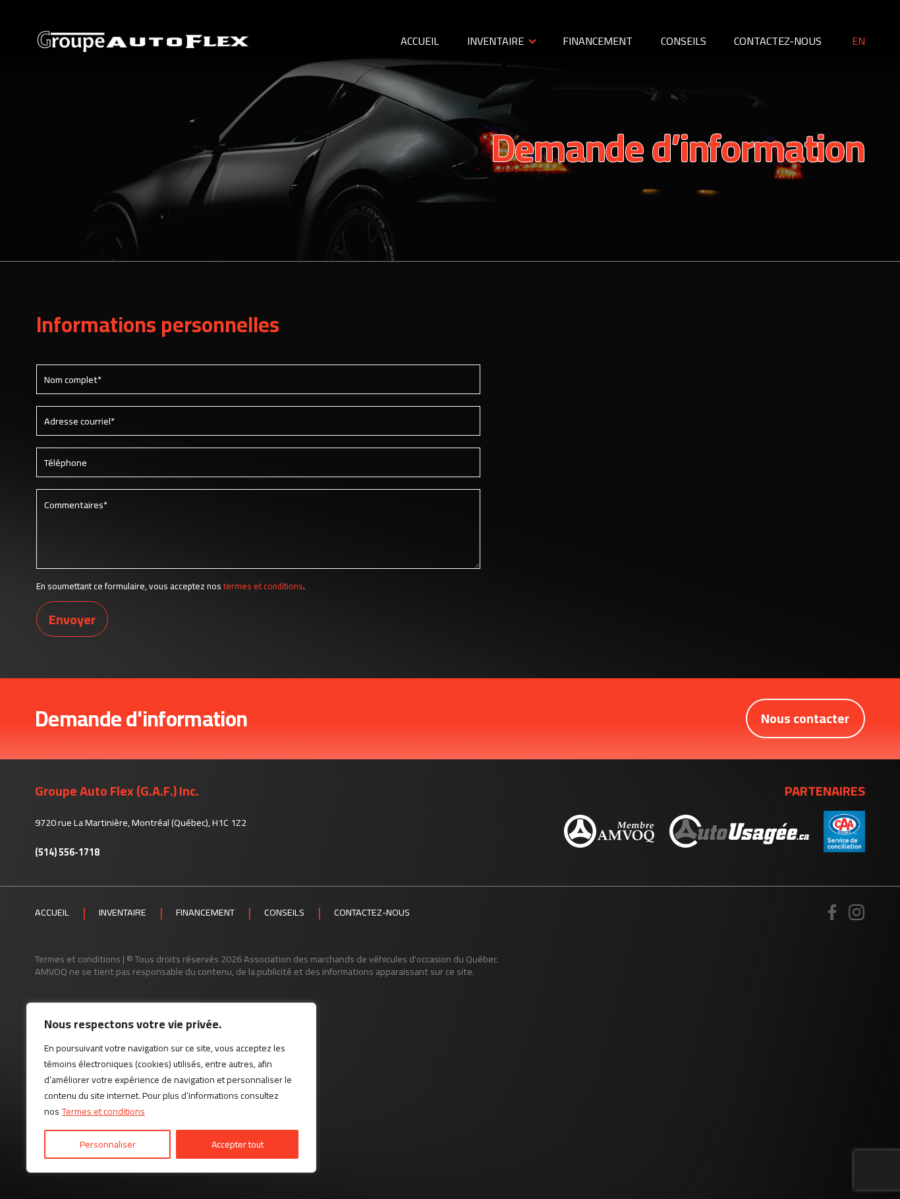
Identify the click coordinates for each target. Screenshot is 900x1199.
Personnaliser (108, 1144)
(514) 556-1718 (67, 852)
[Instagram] (857, 912)
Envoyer (72, 619)
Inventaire (495, 41)
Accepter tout (237, 1144)
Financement (598, 41)
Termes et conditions (103, 1111)
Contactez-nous (778, 41)
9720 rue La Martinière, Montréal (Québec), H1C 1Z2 (140, 822)
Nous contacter (805, 718)
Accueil (420, 41)
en (858, 41)
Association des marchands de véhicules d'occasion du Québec (370, 959)
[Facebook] (832, 912)
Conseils (683, 41)
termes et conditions (263, 586)
